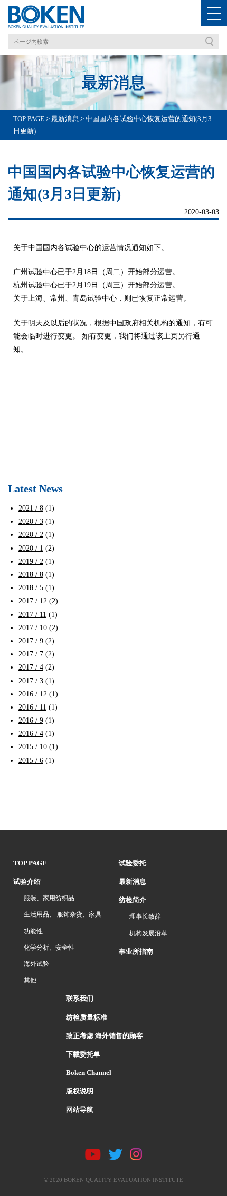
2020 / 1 (30, 548)
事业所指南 (136, 951)
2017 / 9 (30, 641)
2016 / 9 (30, 720)
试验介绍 (27, 881)
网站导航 (79, 1109)
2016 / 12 (32, 694)
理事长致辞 (145, 916)
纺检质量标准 (86, 1017)
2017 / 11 (32, 615)
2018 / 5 (30, 588)
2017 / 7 (30, 654)
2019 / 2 (30, 561)
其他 (30, 980)
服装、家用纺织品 (49, 898)
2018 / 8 (30, 575)
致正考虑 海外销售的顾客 (104, 1036)
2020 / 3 (30, 521)
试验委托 (132, 863)
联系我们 (79, 998)
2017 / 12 (32, 601)
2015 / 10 (32, 747)
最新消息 (132, 881)
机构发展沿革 (148, 933)
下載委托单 (83, 1054)
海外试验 (36, 964)
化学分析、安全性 (49, 947)
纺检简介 (132, 900)
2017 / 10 (32, 628)
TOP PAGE (30, 863)
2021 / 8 (30, 508)
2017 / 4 (30, 667)
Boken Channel (88, 1073)
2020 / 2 (30, 535)
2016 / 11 (32, 707)
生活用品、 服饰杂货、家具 (62, 914)
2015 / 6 (30, 760)
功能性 (33, 931)
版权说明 (79, 1091)
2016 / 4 (30, 733)
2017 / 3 (30, 681)
